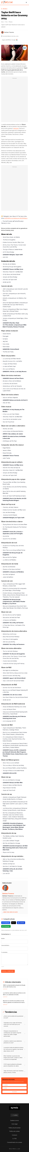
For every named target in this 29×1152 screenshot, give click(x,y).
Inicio (2, 21)
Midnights (16, 128)
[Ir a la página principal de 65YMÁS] (7, 2)
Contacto (14, 1135)
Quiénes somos (14, 1120)
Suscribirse (14, 1091)
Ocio (6, 21)
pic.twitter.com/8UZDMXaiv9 (19, 218)
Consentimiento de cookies (14, 1142)
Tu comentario (4, 952)
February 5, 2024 (5, 223)
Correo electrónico (5, 945)
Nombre (3, 938)
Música (5, 8)
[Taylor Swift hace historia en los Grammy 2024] (24, 48)
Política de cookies (14, 1131)
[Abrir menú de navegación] (26, 2)
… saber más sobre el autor (10, 912)
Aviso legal (14, 1124)
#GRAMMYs (7, 218)
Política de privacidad (14, 1128)
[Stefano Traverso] (2, 32)
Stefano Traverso (9, 32)
